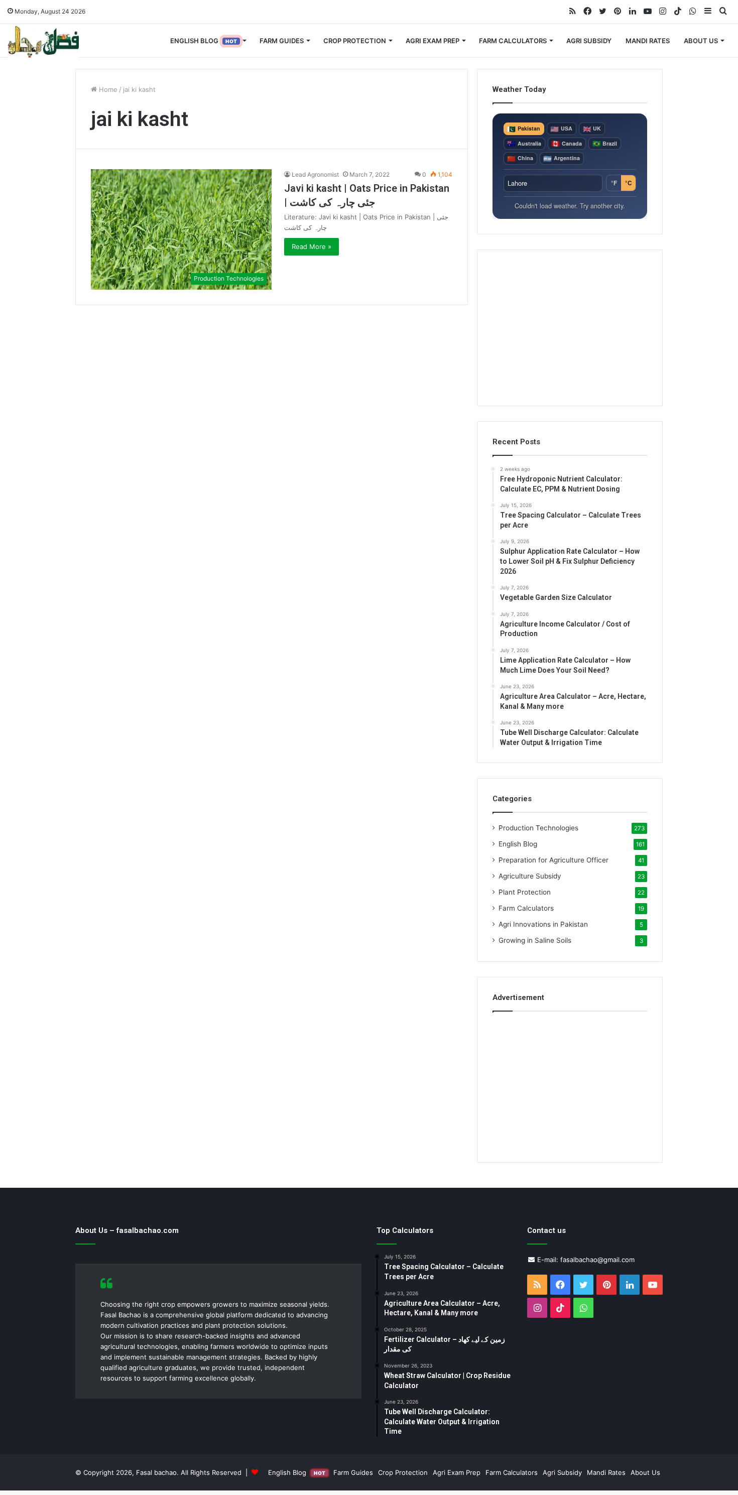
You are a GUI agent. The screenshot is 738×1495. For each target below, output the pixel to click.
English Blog (203, 41)
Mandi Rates (648, 41)
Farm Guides (282, 41)
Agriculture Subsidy (530, 876)
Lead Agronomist (315, 174)
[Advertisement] (570, 328)
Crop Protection (354, 41)
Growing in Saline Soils (535, 940)
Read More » (311, 246)
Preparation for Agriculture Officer (553, 860)
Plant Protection (525, 892)
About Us (701, 41)
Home (107, 89)
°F (614, 183)
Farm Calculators (513, 41)
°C (628, 183)
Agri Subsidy (588, 41)
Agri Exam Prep (432, 41)
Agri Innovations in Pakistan (543, 924)
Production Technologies (538, 828)
